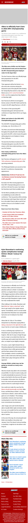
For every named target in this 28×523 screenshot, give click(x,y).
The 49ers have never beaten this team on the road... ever (14, 223)
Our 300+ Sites (17, 496)
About (3, 493)
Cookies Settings (18, 509)
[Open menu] (2, 2)
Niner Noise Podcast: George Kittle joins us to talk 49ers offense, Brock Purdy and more (14, 228)
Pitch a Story (4, 501)
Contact (3, 496)
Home (2, 482)
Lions (22, 84)
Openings (16, 493)
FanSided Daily (17, 499)
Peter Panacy (6, 39)
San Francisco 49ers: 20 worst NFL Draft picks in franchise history (14, 219)
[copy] (10, 42)
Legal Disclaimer (6, 507)
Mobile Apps (4, 499)
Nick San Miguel (7, 261)
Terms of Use (5, 504)
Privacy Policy (17, 501)
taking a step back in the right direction (12, 325)
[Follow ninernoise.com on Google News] (24, 236)
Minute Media (8, 513)
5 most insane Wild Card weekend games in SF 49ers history (12, 215)
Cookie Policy (17, 504)
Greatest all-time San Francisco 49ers (13, 212)
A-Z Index (4, 509)
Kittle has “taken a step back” (12, 306)
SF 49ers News (9, 482)
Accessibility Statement (20, 507)
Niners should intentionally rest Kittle (11, 389)
